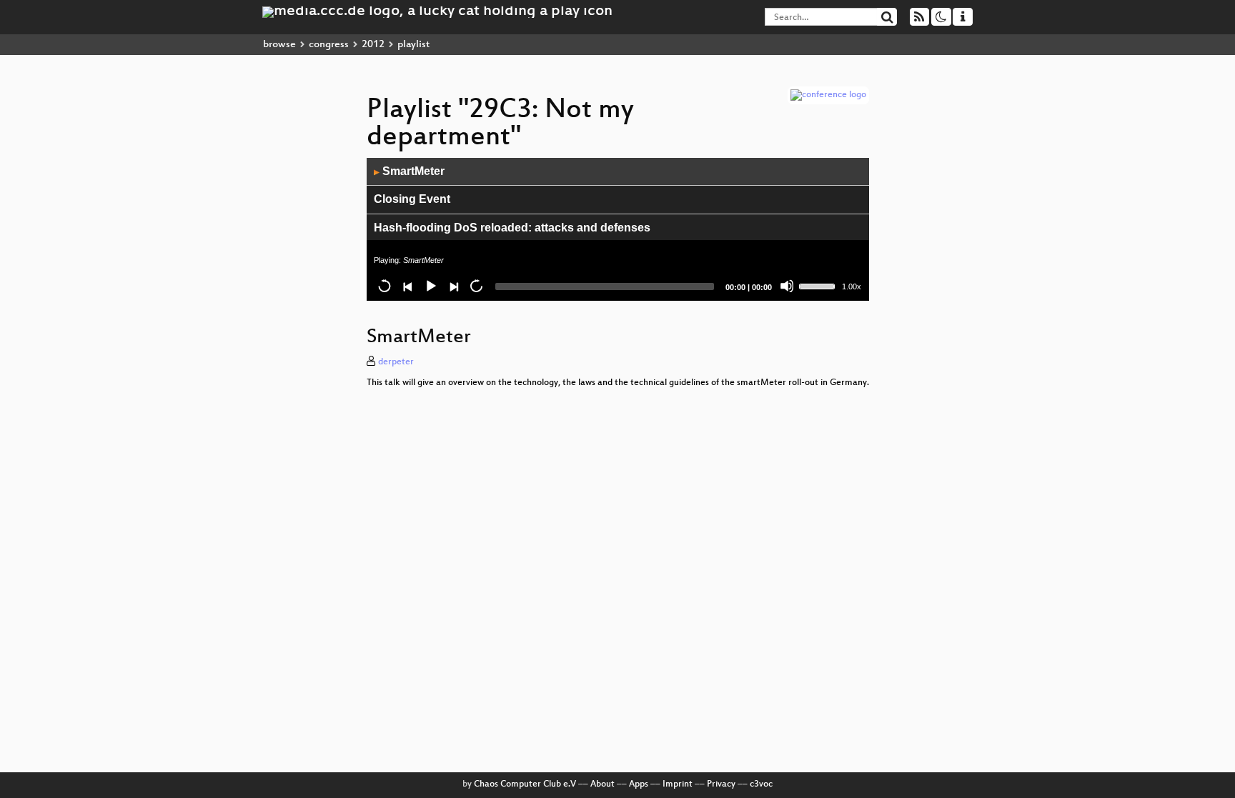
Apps (638, 784)
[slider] (819, 285)
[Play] (430, 285)
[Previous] (407, 285)
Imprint (678, 784)
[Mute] (786, 285)
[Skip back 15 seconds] (384, 285)
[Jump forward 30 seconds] (476, 285)
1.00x (851, 286)
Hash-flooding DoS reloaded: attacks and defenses (512, 227)
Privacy (721, 784)
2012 (373, 45)
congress (329, 45)
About (602, 784)
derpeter (396, 362)
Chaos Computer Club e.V (525, 784)
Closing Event (412, 199)
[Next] (453, 285)
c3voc (761, 784)
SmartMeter (409, 171)
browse (279, 45)
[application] (618, 229)
